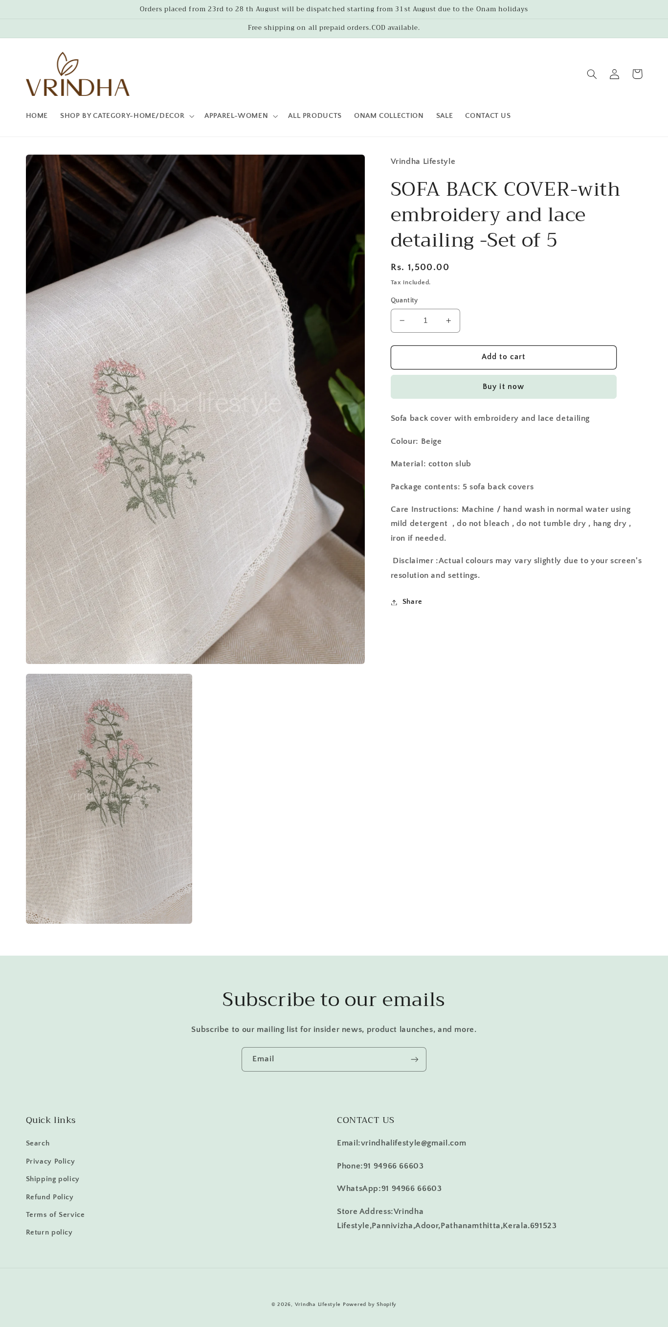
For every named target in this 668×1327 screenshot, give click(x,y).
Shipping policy (53, 1179)
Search (38, 1143)
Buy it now (503, 387)
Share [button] (412, 602)
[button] (126, 116)
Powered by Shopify (370, 1304)
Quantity (404, 300)
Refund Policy (50, 1197)
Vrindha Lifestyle (318, 1304)
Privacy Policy (50, 1162)
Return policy (49, 1232)
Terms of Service (55, 1215)
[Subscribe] (414, 1059)
